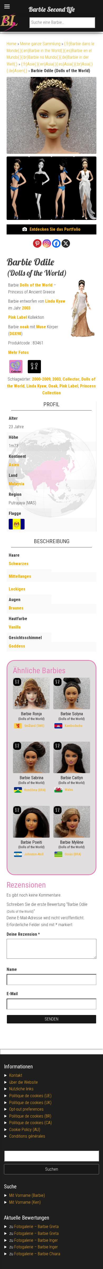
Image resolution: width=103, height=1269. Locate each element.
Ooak (53, 386)
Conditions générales (27, 1136)
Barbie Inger (48, 1240)
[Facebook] (56, 243)
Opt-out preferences (26, 1109)
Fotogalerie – (26, 1226)
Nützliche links (21, 1088)
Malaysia (16, 483)
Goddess (17, 646)
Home (11, 43)
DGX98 (15, 333)
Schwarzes (19, 563)
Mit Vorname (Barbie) (27, 1195)
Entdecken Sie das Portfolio (55, 229)
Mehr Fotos (18, 352)
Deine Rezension (23, 934)
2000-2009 (41, 379)
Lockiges (17, 589)
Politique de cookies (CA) (30, 1122)
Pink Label (17, 317)
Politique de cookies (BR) (30, 1116)
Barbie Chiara (49, 1253)
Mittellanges (20, 576)
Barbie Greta (48, 1226)
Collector (71, 379)
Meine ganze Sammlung (40, 43)
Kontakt (15, 1075)
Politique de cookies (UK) (30, 1102)
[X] (66, 243)
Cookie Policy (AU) (24, 1129)
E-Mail (12, 993)
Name (12, 969)
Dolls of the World (36, 285)
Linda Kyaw (55, 301)
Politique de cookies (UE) (30, 1095)
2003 (26, 308)
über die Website (23, 1082)
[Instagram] (47, 243)
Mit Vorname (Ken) (25, 1202)
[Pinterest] (37, 243)
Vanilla (15, 627)
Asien (14, 464)
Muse (41, 326)
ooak (24, 326)
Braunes (16, 608)
